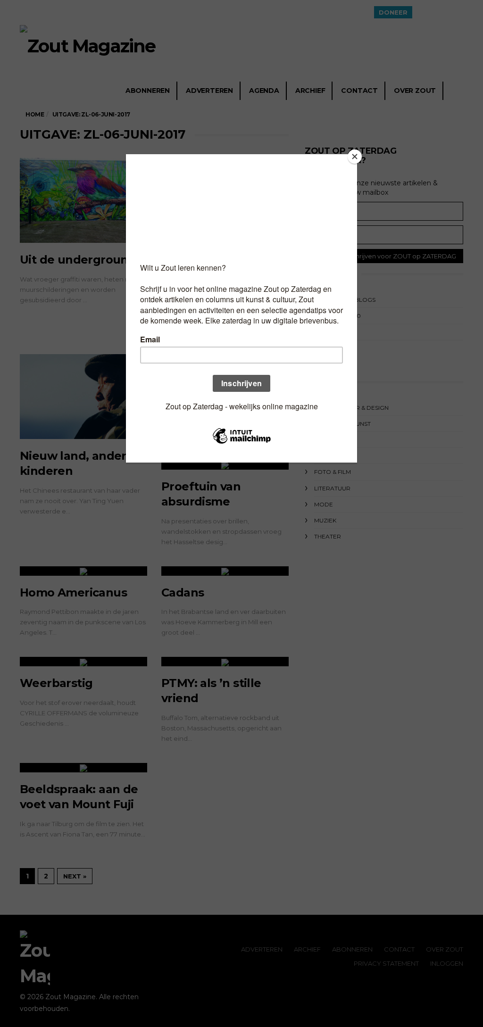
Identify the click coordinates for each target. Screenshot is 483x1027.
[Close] (355, 156)
